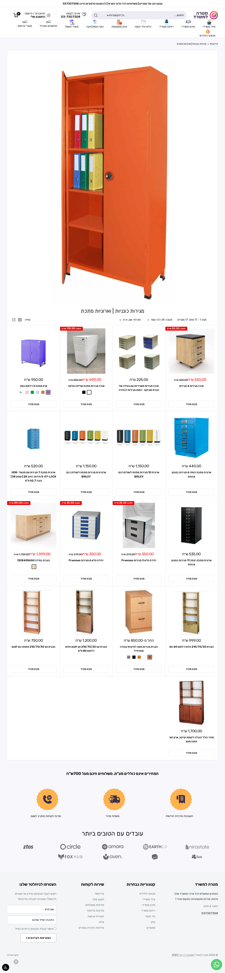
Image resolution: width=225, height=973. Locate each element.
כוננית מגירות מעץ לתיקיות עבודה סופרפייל (139, 648)
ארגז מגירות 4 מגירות (191, 386)
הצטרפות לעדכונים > (38, 938)
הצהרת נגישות (96, 916)
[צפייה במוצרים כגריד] (19, 319)
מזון (153, 922)
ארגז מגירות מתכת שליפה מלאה (86, 386)
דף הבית (214, 43)
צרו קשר (99, 893)
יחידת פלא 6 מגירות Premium (86, 560)
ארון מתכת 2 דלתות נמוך (33, 386)
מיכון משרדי (148, 905)
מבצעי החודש (147, 893)
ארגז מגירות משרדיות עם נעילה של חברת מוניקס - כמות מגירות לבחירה (139, 388)
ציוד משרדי (149, 899)
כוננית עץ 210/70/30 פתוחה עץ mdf (33, 646)
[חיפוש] (95, 15)
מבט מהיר (191, 404)
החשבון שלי (38, 16)
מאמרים (150, 927)
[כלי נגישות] (5, 967)
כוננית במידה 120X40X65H (33, 560)
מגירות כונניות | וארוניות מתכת (191, 43)
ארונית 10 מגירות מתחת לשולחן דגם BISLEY (138, 474)
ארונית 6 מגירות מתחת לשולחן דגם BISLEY (86, 474)
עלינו (101, 922)
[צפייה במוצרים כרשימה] (14, 319)
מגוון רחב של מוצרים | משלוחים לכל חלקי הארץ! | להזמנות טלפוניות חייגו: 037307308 (112, 3)
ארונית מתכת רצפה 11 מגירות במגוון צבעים (191, 562)
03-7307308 (70, 16)
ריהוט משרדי (148, 910)
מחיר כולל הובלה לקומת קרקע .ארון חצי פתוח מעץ (191, 739)
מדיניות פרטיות (95, 910)
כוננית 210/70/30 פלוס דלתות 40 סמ (191, 646)
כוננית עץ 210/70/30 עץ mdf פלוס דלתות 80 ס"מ (86, 648)
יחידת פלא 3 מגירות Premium (138, 560)
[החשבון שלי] (84, 15)
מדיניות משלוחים (94, 905)
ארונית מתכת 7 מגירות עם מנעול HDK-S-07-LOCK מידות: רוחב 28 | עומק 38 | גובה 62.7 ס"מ (33, 476)
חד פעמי (150, 916)
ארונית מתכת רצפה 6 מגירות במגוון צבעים (191, 474)
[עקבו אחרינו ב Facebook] (16, 961)
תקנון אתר (98, 899)
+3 (20, 392)
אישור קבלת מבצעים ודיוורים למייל (34, 928)
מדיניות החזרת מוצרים (91, 927)
